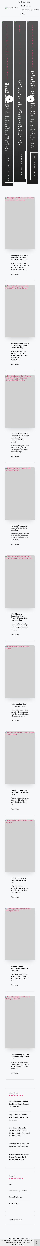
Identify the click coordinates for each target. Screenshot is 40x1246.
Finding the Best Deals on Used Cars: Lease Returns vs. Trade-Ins (19, 258)
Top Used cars (20, 67)
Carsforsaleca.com (15, 1220)
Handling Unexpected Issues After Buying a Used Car (19, 528)
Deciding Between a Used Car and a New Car (19, 880)
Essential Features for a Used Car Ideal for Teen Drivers (20, 792)
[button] (9, 169)
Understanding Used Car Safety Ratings (18, 705)
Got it (21, 1244)
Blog (19, 28)
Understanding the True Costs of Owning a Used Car (20, 1057)
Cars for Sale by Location (7, 40)
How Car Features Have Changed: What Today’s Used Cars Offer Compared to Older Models (20, 438)
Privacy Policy (26, 1238)
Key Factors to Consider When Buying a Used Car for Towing (20, 93)
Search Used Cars (7, 69)
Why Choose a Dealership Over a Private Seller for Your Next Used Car (19, 617)
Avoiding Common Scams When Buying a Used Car (19, 968)
